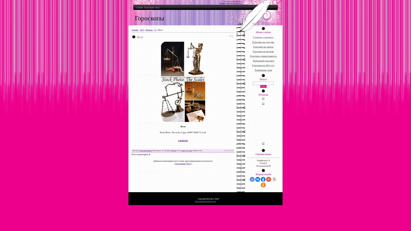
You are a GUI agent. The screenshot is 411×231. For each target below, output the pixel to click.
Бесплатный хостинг (203, 201)
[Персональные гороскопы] (263, 104)
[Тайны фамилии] (263, 144)
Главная (139, 7)
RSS (240, 3)
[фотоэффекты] (263, 99)
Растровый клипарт (146, 151)
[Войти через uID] (252, 179)
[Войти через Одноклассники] (263, 185)
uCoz (214, 201)
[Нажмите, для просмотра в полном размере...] (183, 121)
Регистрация (149, 7)
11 (155, 30)
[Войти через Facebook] (263, 179)
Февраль (149, 30)
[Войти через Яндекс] (268, 179)
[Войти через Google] (274, 179)
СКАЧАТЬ (183, 141)
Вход (157, 7)
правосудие (184, 151)
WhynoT (173, 151)
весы (190, 151)
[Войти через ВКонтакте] (257, 179)
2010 (142, 30)
